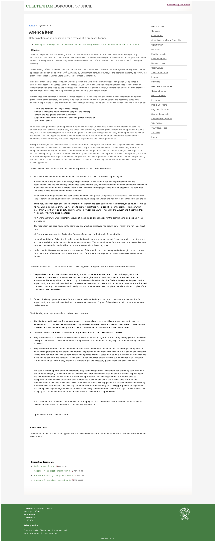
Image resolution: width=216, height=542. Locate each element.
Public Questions (159, 105)
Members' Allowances (161, 86)
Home (32, 25)
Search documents (160, 114)
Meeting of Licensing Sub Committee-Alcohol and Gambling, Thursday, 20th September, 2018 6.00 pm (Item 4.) (87, 44)
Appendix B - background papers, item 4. (59, 475)
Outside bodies (158, 91)
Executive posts (158, 58)
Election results (158, 54)
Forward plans (158, 63)
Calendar (155, 31)
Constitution (157, 45)
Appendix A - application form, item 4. (58, 471)
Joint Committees (159, 72)
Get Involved (157, 68)
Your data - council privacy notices (40, 533)
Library (154, 77)
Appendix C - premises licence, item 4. (58, 480)
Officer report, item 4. (50, 466)
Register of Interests (160, 109)
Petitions (155, 100)
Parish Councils (158, 95)
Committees (157, 35)
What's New (157, 123)
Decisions (155, 49)
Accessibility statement (178, 4)
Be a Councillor (158, 26)
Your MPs (155, 132)
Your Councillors (159, 128)
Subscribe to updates (161, 118)
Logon (154, 137)
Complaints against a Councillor (166, 40)
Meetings (155, 81)
